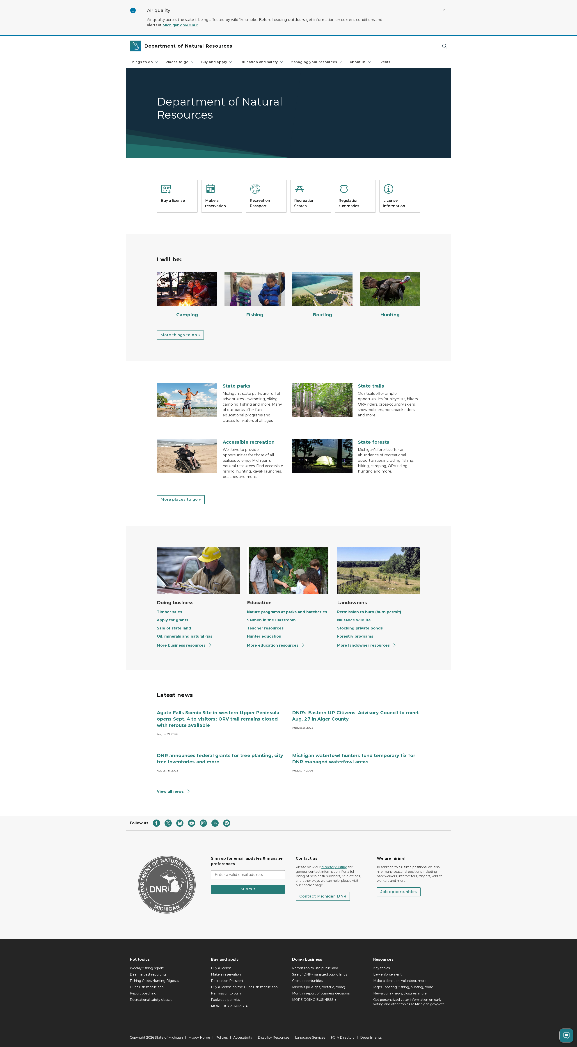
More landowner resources (364, 645)
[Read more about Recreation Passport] (266, 211)
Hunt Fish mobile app (147, 987)
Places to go (177, 62)
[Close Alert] (444, 9)
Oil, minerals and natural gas (184, 636)
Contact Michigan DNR (322, 896)
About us (358, 62)
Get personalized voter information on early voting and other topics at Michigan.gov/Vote (409, 1002)
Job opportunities (398, 892)
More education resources (273, 645)
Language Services (310, 1038)
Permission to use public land (315, 968)
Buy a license (221, 968)
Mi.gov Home (199, 1038)
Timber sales (169, 612)
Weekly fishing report (147, 968)
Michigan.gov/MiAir (180, 25)
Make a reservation (226, 974)
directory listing (334, 867)
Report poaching (143, 993)
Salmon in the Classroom (271, 620)
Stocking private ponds (360, 628)
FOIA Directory (343, 1038)
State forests (373, 442)
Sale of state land (174, 628)
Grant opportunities (307, 981)
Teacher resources (265, 628)
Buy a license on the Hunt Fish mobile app (244, 987)
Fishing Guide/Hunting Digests (154, 981)
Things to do (141, 62)
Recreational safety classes (151, 1000)
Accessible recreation (249, 442)
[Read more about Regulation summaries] (355, 211)
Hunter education (264, 636)
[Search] (444, 46)
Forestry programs (355, 636)
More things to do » (180, 335)
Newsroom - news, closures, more (400, 993)
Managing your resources (314, 62)
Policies (222, 1038)
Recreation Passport (227, 981)
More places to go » (180, 499)
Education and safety (259, 62)
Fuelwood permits (225, 1000)
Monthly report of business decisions (321, 993)
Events (384, 62)
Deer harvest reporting (148, 974)
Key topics (381, 968)
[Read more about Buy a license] (177, 211)
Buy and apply (214, 62)
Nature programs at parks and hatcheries (287, 612)
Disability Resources (273, 1038)
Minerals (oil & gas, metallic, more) (318, 987)
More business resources (182, 645)
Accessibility (242, 1038)
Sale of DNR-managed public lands (319, 974)
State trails (371, 386)
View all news (171, 791)
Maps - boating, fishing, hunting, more (403, 987)
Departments (371, 1038)
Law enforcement (387, 974)
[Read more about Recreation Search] (311, 211)
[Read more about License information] (400, 211)
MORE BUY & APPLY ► (230, 1006)
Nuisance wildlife (354, 620)
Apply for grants (172, 620)
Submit (248, 889)
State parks (236, 386)
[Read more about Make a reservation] (221, 211)
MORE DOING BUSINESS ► (314, 1000)
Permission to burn (226, 993)
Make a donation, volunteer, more (399, 981)
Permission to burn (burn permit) (369, 612)
